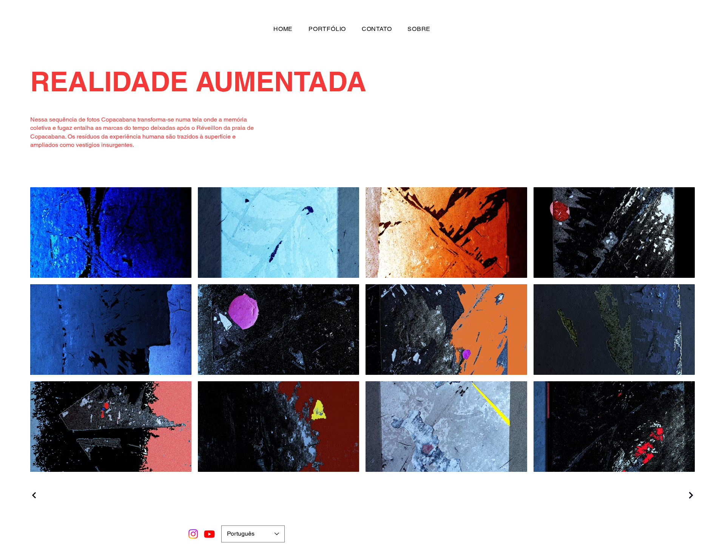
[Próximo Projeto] (690, 495)
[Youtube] (209, 534)
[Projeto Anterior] (35, 495)
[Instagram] (193, 534)
